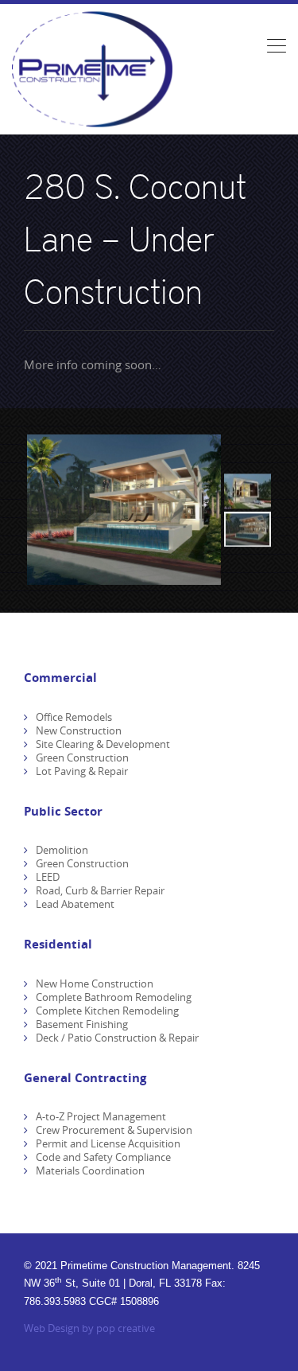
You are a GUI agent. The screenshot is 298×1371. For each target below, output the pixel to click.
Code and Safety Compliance (103, 1157)
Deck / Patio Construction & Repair (117, 1037)
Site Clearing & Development (103, 744)
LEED (48, 877)
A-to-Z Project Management (101, 1116)
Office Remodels (74, 717)
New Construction (79, 730)
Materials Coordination (90, 1170)
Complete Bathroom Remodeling (114, 997)
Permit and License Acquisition (108, 1143)
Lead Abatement (75, 904)
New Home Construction (94, 983)
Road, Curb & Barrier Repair (100, 890)
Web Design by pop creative (89, 1328)
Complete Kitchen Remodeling (107, 1010)
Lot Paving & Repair (82, 771)
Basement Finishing (82, 1024)
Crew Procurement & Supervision (114, 1130)
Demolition (62, 850)
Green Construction (82, 757)
